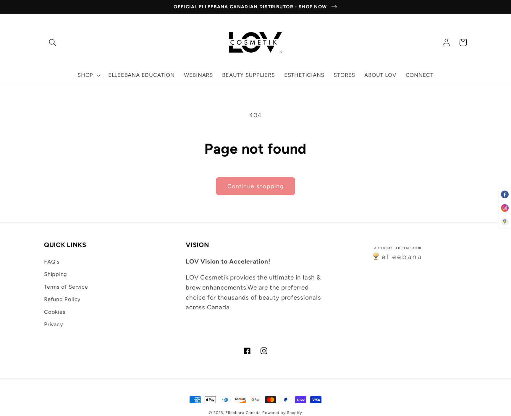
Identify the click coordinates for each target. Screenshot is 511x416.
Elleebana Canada (243, 412)
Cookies (54, 312)
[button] (52, 42)
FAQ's (51, 262)
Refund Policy (62, 299)
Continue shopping (255, 186)
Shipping (55, 274)
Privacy (53, 324)
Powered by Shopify (282, 412)
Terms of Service (66, 287)
